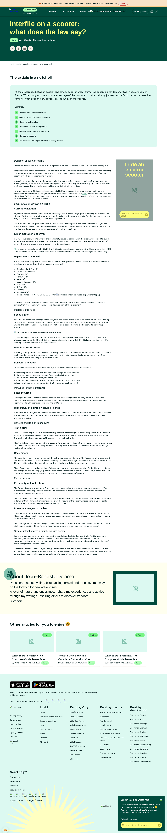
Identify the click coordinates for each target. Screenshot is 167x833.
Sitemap (43, 737)
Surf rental (104, 716)
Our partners (46, 729)
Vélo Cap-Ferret (77, 721)
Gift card (44, 742)
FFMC (84, 193)
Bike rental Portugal (138, 723)
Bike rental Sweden (138, 753)
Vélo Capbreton (77, 750)
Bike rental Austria (138, 757)
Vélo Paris (74, 737)
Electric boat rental (108, 729)
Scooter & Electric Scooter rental (112, 739)
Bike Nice (74, 759)
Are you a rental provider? (51, 716)
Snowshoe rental (107, 753)
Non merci (11, 821)
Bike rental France (138, 715)
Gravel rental (105, 757)
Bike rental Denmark (139, 749)
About (43, 712)
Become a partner (48, 721)
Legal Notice (15, 724)
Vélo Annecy (75, 729)
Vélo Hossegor (76, 742)
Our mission (105, 11)
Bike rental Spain (137, 740)
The (15, 249)
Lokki (12, 64)
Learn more (16, 601)
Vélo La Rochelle (77, 733)
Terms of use (15, 720)
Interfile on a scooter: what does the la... (38, 64)
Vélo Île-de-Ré (76, 712)
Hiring (42, 725)
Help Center (15, 781)
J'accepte (45, 821)
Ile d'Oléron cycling (78, 746)
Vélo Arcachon (76, 716)
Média (18, 64)
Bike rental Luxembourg (140, 744)
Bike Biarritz (75, 754)
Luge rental (105, 749)
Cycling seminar (17, 732)
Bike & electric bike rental (111, 712)
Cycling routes (16, 728)
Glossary (14, 785)
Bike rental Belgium (138, 732)
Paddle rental (106, 721)
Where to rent (87, 11)
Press (42, 733)
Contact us (15, 777)
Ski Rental (104, 744)
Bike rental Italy (137, 719)
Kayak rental (105, 725)
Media (118, 11)
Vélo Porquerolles (78, 725)
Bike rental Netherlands (140, 761)
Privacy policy (16, 715)
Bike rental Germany (139, 728)
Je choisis (28, 821)
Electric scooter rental (110, 733)
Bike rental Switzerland (140, 736)
